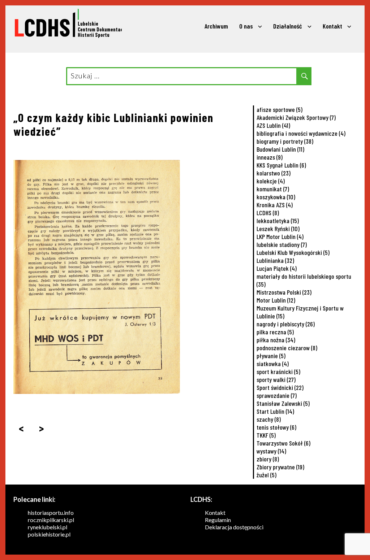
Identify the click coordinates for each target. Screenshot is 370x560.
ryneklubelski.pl (47, 527)
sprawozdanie (277, 395)
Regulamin (218, 519)
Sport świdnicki (280, 387)
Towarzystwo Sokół (283, 443)
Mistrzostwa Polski (284, 292)
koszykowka (276, 197)
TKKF (266, 435)
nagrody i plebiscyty (286, 324)
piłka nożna (276, 340)
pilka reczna (275, 332)
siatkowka (273, 364)
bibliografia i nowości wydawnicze (301, 133)
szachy (269, 419)
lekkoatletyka (278, 221)
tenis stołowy (276, 427)
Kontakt (332, 26)
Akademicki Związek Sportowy (296, 117)
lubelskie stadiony (282, 244)
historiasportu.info (51, 512)
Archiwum (216, 26)
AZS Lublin (273, 125)
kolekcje (271, 181)
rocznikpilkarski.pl (51, 519)
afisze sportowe (279, 109)
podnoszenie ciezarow (287, 348)
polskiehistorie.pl (49, 534)
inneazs (270, 157)
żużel (266, 475)
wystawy (271, 451)
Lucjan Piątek (277, 268)
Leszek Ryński (278, 229)
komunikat (273, 189)
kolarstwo (274, 173)
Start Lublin (275, 411)
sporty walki (276, 379)
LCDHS (268, 213)
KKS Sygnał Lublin (281, 165)
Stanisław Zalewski (283, 403)
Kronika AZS (275, 205)
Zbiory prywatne (280, 467)
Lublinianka (275, 260)
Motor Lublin (276, 300)
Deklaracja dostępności (234, 527)
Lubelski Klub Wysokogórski (293, 252)
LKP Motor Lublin (280, 236)
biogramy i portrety (285, 141)
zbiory (268, 459)
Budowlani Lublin (280, 149)
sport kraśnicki (278, 371)
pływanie (271, 356)
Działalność (287, 26)
